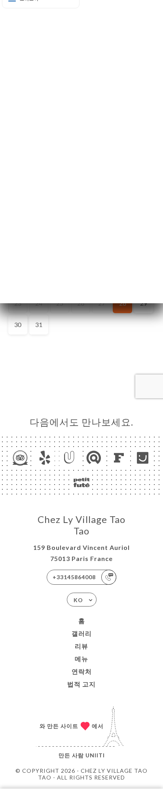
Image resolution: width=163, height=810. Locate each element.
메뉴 (81, 658)
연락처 (82, 671)
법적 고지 (81, 684)
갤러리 (82, 633)
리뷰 (81, 646)
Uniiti (95, 755)
